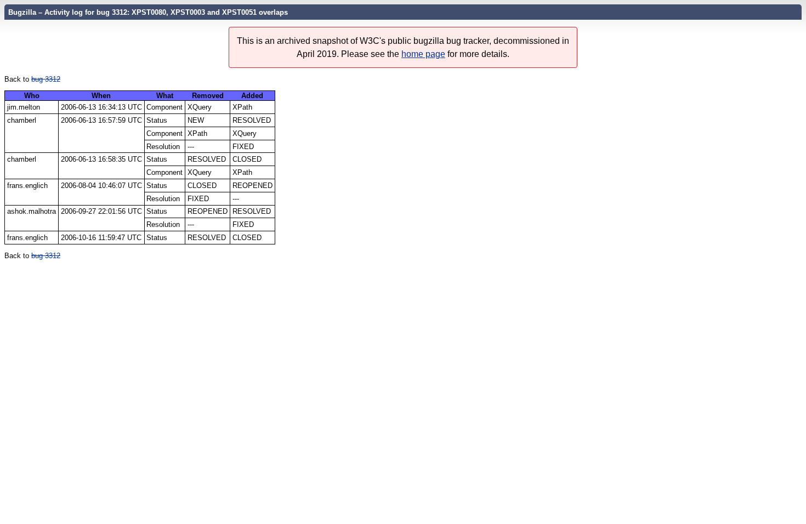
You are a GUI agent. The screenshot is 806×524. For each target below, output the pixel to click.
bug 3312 (45, 79)
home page (423, 54)
